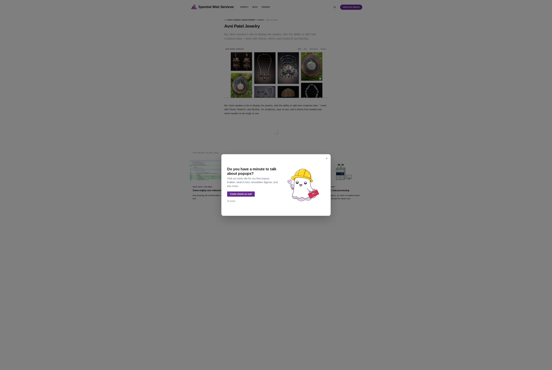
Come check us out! (241, 194)
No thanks (231, 201)
